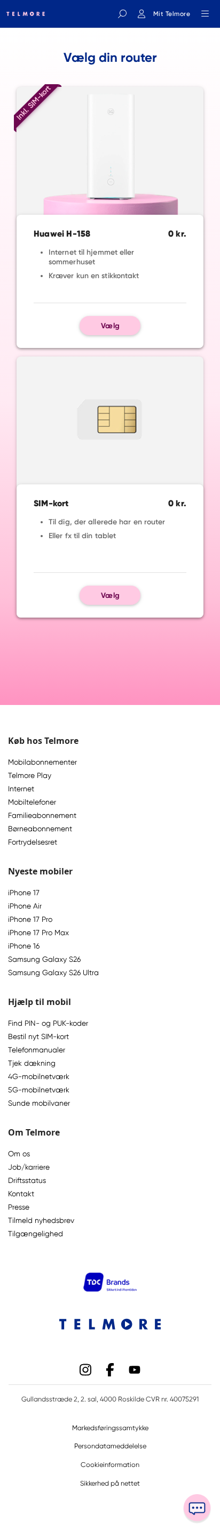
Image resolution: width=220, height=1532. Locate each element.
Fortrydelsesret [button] (32, 842)
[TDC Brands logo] (110, 1289)
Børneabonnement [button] (40, 828)
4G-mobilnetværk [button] (38, 1076)
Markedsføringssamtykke (110, 1428)
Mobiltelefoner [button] (32, 802)
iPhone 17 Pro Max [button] (38, 932)
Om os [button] (19, 1153)
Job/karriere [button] (29, 1167)
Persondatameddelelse (110, 1446)
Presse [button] (18, 1207)
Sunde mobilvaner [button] (39, 1103)
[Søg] (122, 13)
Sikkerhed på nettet (110, 1483)
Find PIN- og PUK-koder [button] (48, 1023)
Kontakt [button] (21, 1193)
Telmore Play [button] (29, 775)
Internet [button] (21, 788)
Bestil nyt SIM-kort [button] (38, 1036)
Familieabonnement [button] (42, 815)
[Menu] (205, 13)
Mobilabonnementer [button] (42, 762)
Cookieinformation (110, 1465)
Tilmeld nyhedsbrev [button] (41, 1220)
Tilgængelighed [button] (35, 1233)
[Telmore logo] (22, 14)
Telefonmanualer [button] (36, 1049)
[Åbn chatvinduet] (197, 1509)
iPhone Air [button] (25, 906)
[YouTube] (134, 1369)
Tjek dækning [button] (32, 1063)
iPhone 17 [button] (24, 892)
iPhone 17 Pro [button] (30, 919)
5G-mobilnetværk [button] (38, 1089)
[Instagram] (85, 1369)
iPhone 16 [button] (24, 946)
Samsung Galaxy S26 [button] (44, 959)
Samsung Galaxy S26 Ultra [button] (53, 972)
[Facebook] (110, 1369)
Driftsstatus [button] (27, 1180)
